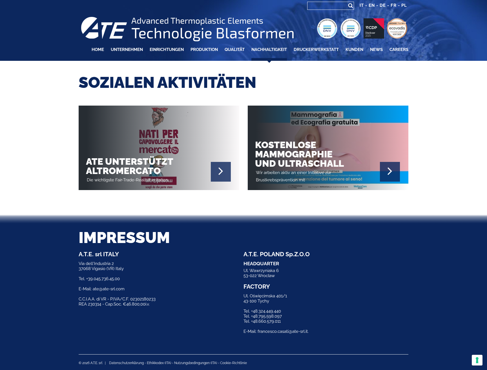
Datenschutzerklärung (126, 363)
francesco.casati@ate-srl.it (283, 331)
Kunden (354, 49)
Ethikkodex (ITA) (159, 363)
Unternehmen (127, 49)
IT (361, 5)
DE (382, 5)
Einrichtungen (167, 49)
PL (404, 5)
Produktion (204, 49)
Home (98, 49)
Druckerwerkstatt (316, 49)
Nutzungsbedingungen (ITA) (195, 363)
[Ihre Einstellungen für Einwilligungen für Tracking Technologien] (477, 360)
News (376, 49)
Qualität (235, 49)
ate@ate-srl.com (109, 288)
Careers (398, 49)
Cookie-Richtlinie (233, 363)
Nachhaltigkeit (269, 49)
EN (371, 5)
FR (393, 5)
